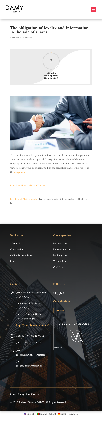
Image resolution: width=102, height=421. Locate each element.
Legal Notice (32, 395)
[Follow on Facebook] (55, 293)
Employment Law (62, 250)
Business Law (60, 244)
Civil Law (58, 267)
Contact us (59, 310)
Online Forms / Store (21, 255)
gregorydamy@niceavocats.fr (30, 355)
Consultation (17, 250)
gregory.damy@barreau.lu (29, 366)
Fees (12, 261)
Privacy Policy (17, 395)
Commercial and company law (21, 37)
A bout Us (15, 244)
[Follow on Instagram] (61, 293)
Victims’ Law (59, 261)
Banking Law (60, 255)
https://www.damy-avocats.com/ (32, 325)
